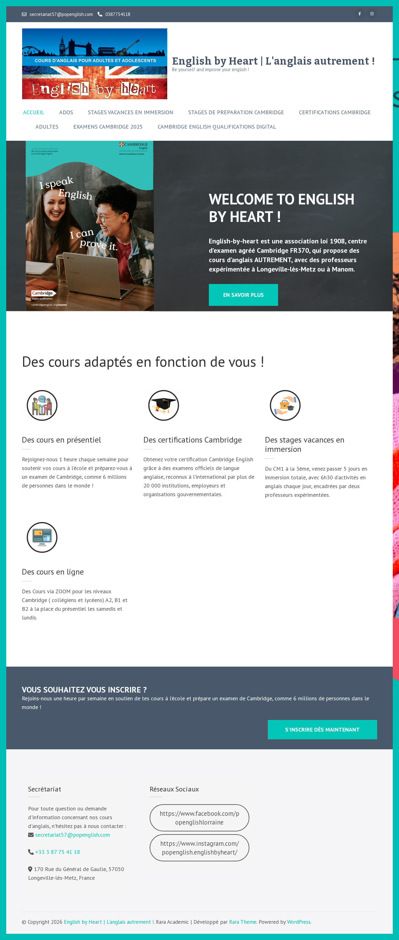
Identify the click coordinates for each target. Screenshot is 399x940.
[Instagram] (372, 13)
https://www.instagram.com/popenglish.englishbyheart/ (199, 847)
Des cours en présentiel (61, 439)
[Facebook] (359, 13)
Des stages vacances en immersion (304, 444)
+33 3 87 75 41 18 (57, 851)
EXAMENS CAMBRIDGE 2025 (108, 126)
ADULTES (47, 126)
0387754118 (117, 14)
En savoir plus (243, 294)
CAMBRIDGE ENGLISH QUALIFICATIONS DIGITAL (217, 126)
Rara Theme (243, 921)
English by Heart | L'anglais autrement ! (273, 61)
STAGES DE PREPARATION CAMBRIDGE (236, 112)
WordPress (298, 921)
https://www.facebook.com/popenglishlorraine (199, 817)
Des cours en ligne (53, 571)
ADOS (66, 112)
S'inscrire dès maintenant (322, 729)
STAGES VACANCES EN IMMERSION (130, 112)
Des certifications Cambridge (192, 439)
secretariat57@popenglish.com (61, 14)
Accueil (33, 112)
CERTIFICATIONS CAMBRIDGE (335, 112)
